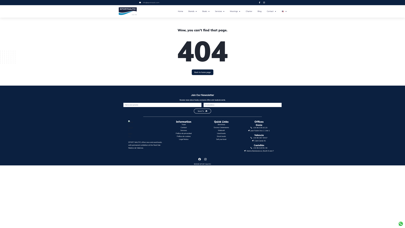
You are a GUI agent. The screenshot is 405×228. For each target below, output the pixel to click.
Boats (204, 11)
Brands (191, 11)
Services (218, 11)
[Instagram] (205, 159)
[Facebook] (199, 159)
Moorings (234, 11)
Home (180, 11)
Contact (270, 11)
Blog (260, 11)
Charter (249, 11)
